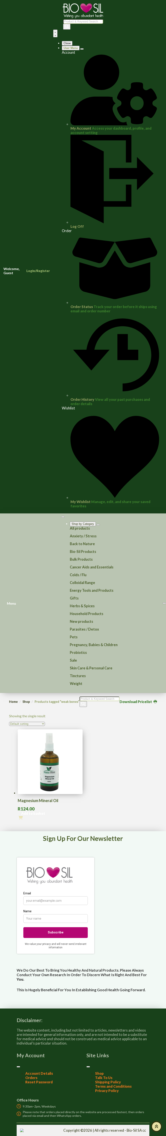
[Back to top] (156, 1126)
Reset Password (39, 1082)
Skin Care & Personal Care (91, 668)
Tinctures (78, 676)
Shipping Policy (108, 1082)
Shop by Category (83, 524)
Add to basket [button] (33, 813)
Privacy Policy (107, 1091)
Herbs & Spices (82, 606)
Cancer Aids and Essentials (91, 567)
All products (80, 528)
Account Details (39, 1073)
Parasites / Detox (84, 629)
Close (67, 43)
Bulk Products (81, 559)
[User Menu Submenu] (82, 49)
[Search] (66, 27)
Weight (76, 683)
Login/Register (38, 271)
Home (13, 701)
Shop (26, 701)
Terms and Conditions (113, 1086)
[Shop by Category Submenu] (98, 525)
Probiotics (78, 652)
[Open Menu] (55, 33)
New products (81, 621)
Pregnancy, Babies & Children (94, 645)
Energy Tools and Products (91, 590)
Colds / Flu (78, 575)
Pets (74, 637)
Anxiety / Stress (83, 536)
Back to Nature (82, 544)
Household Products (86, 614)
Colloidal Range (82, 583)
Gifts (74, 598)
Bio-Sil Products (83, 551)
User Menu (71, 48)
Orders (31, 1078)
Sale (73, 660)
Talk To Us (103, 1078)
